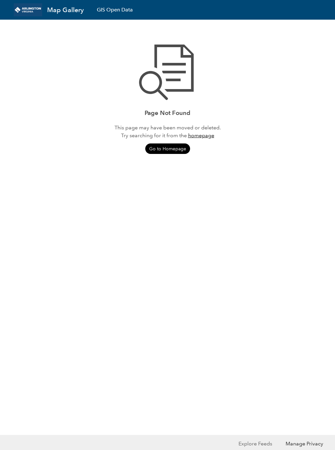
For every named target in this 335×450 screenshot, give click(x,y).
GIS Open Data (115, 10)
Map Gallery (65, 10)
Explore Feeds (255, 444)
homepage (201, 135)
